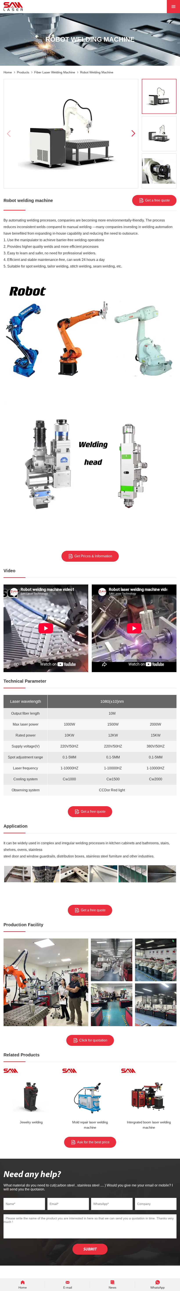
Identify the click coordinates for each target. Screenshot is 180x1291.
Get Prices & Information (93, 556)
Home (8, 72)
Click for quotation (93, 1040)
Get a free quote (157, 200)
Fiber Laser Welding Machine (54, 72)
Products (23, 72)
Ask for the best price (93, 1142)
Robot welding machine (96, 72)
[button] (133, 133)
